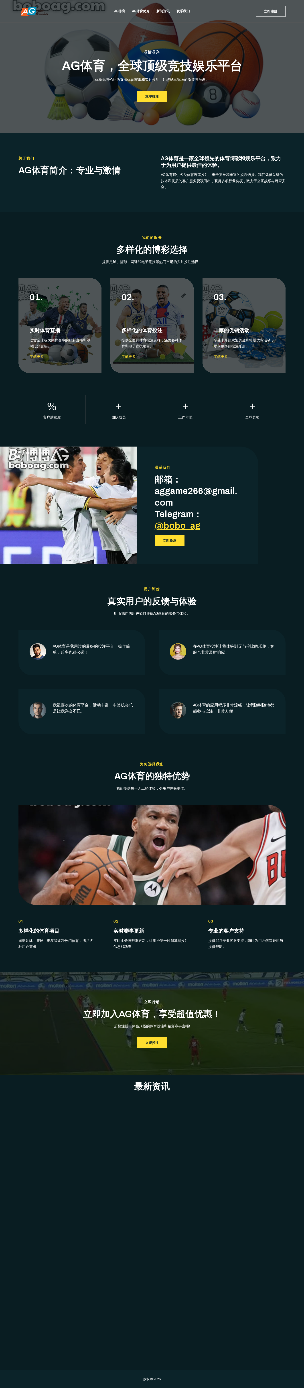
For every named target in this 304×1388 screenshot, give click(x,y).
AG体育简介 (141, 11)
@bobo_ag (178, 526)
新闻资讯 (163, 11)
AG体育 (119, 11)
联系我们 (183, 11)
